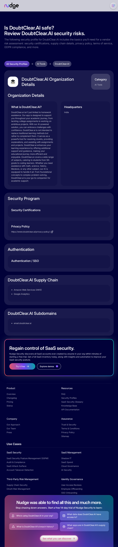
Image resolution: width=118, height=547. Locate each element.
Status (10, 405)
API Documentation (70, 409)
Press (9, 432)
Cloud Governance (70, 466)
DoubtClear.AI (62, 63)
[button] (113, 5)
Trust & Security (68, 424)
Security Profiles (69, 398)
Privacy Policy (68, 432)
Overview (11, 394)
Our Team (11, 428)
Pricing (10, 402)
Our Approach (13, 424)
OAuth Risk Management (18, 489)
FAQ (63, 394)
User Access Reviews (71, 485)
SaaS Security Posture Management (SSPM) (27, 458)
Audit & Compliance (16, 462)
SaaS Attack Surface (16, 466)
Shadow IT (66, 458)
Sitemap (65, 436)
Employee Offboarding (71, 489)
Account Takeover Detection (20, 470)
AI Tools (41, 63)
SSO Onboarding (69, 492)
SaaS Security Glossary (72, 402)
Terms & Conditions (70, 428)
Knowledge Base (69, 405)
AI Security (66, 470)
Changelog (12, 398)
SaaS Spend (67, 462)
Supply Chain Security (17, 485)
